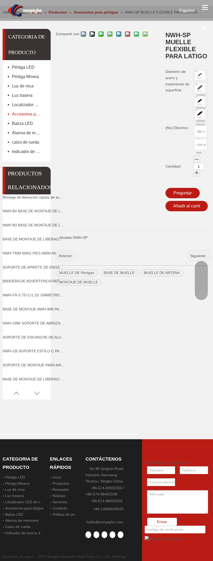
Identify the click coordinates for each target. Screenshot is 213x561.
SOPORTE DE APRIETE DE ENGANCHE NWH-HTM (34, 267)
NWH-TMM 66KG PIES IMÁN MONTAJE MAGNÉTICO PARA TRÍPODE (34, 253)
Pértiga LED (23, 67)
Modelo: (66, 237)
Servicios (59, 502)
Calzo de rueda (17, 527)
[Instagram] (120, 534)
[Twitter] (104, 534)
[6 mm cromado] (200, 75)
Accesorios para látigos (24, 508)
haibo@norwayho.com (104, 522)
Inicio (56, 477)
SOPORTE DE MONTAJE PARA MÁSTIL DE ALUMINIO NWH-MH (34, 365)
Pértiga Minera (25, 76)
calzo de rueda (25, 142)
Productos (60, 483)
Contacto (59, 508)
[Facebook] (88, 534)
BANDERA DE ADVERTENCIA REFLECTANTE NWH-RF (34, 281)
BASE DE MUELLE (119, 273)
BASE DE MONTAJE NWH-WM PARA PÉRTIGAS (34, 309)
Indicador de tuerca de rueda (28, 151)
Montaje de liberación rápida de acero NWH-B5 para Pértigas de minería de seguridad (34, 197)
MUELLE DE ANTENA (162, 273)
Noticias (58, 496)
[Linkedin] (96, 534)
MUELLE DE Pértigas (76, 273)
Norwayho (60, 489)
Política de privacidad (70, 514)
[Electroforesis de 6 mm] (200, 101)
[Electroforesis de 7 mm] (200, 114)
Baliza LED (22, 123)
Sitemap (118, 556)
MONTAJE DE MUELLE (78, 282)
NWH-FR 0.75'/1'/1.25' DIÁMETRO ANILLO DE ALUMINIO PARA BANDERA (34, 295)
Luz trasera (22, 95)
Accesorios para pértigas (28, 114)
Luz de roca (23, 86)
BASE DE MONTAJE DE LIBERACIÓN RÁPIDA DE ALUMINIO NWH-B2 (34, 239)
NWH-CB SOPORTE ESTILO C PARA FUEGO (34, 351)
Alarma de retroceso (28, 133)
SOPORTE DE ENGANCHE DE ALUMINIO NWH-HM (34, 337)
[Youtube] (112, 534)
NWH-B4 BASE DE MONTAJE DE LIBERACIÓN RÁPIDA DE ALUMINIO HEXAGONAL (34, 211)
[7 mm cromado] (200, 88)
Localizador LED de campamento (28, 105)
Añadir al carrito (186, 207)
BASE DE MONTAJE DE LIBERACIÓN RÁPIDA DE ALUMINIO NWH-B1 (34, 379)
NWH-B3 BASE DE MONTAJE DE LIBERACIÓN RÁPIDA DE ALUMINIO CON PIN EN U (34, 225)
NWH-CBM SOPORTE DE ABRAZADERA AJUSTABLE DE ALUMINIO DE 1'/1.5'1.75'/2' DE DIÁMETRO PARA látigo (34, 323)
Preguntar (183, 193)
